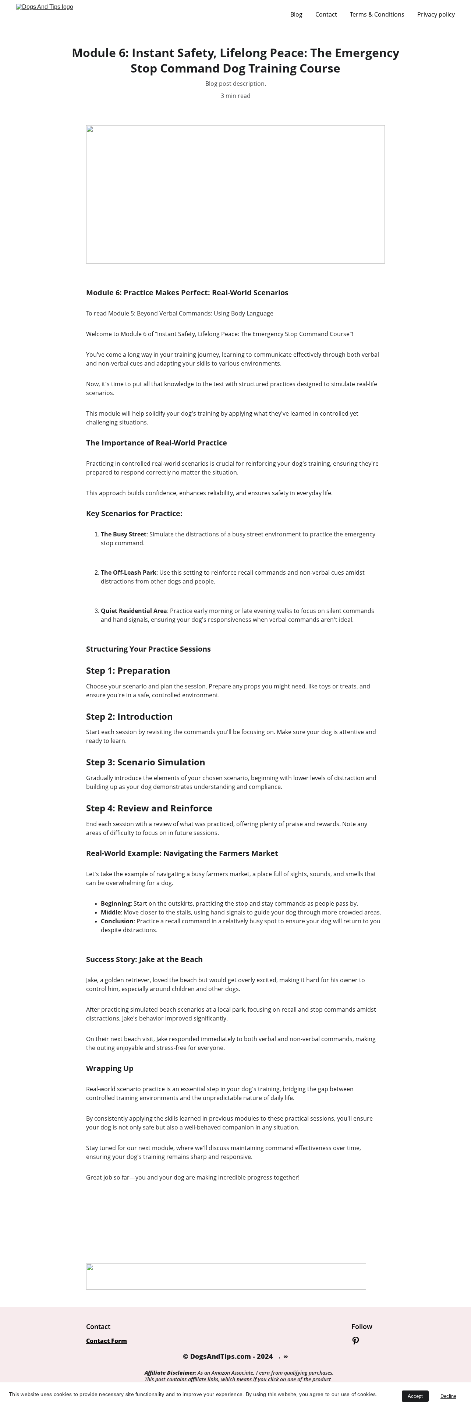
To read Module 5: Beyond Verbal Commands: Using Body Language (179, 313)
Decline (448, 1396)
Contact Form (106, 1341)
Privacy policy (436, 14)
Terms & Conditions (377, 14)
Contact (326, 14)
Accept (415, 1396)
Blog (296, 14)
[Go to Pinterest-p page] (355, 1341)
